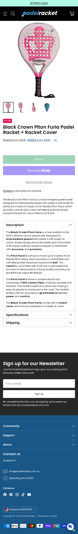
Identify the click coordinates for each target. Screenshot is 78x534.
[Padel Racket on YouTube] (29, 495)
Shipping (8, 190)
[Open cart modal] (72, 14)
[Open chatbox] (70, 526)
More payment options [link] (39, 182)
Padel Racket (28, 516)
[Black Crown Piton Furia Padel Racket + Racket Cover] (39, 60)
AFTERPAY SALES (39, 3)
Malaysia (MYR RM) (20, 509)
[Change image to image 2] (21, 107)
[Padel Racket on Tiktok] (23, 495)
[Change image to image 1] (8, 107)
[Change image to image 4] (47, 107)
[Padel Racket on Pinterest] (11, 495)
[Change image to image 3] (34, 107)
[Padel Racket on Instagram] (17, 495)
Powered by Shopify (47, 516)
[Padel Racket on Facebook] (5, 495)
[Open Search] (12, 14)
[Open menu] (5, 14)
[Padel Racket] (39, 13)
